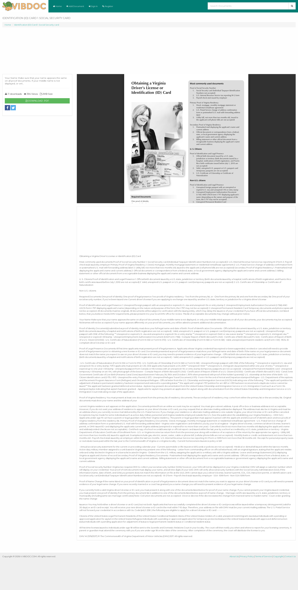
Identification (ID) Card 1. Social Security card (36, 24)
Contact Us (290, 556)
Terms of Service (263, 556)
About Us (234, 556)
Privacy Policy (247, 556)
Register (108, 6)
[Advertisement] (37, 52)
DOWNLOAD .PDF (38, 100)
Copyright (278, 556)
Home (58, 6)
